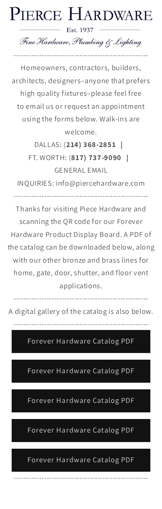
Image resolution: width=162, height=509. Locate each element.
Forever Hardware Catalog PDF (81, 341)
